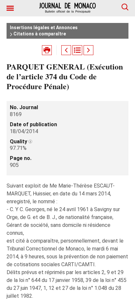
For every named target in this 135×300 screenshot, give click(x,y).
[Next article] (88, 50)
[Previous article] (66, 50)
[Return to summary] (77, 50)
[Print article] (47, 50)
